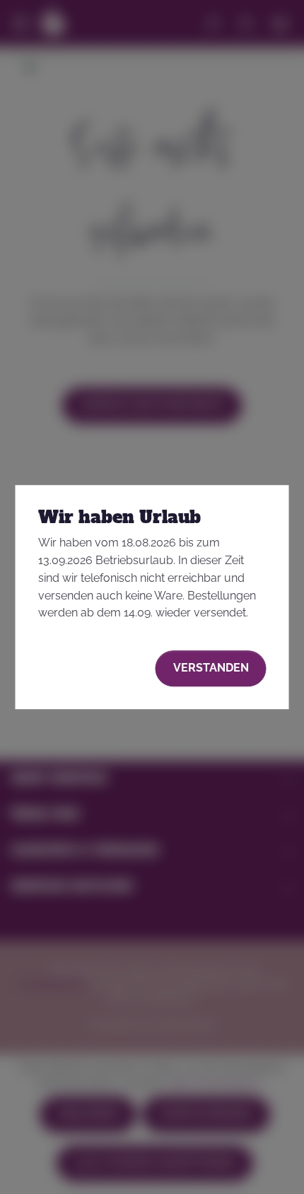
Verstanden (211, 667)
